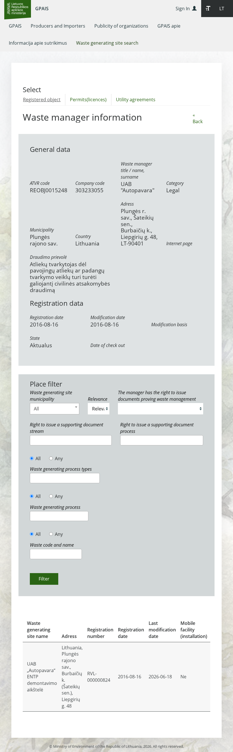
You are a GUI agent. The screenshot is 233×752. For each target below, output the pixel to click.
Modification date (107, 317)
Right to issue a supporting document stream (66, 428)
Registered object (42, 99)
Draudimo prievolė (48, 257)
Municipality (42, 230)
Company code (90, 183)
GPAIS (42, 8)
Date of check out (107, 345)
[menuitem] (15, 25)
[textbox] (33, 440)
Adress (127, 204)
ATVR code (40, 183)
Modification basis (169, 324)
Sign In (184, 8)
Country (83, 236)
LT (221, 8)
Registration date (46, 317)
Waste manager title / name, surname (136, 170)
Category (175, 183)
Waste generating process (55, 507)
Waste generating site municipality (51, 395)
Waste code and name (52, 545)
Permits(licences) (88, 99)
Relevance (97, 399)
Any (59, 458)
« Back (198, 118)
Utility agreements (135, 99)
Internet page (179, 243)
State (35, 338)
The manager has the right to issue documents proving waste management (157, 395)
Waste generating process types (61, 469)
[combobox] (54, 408)
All (38, 458)
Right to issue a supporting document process (157, 428)
